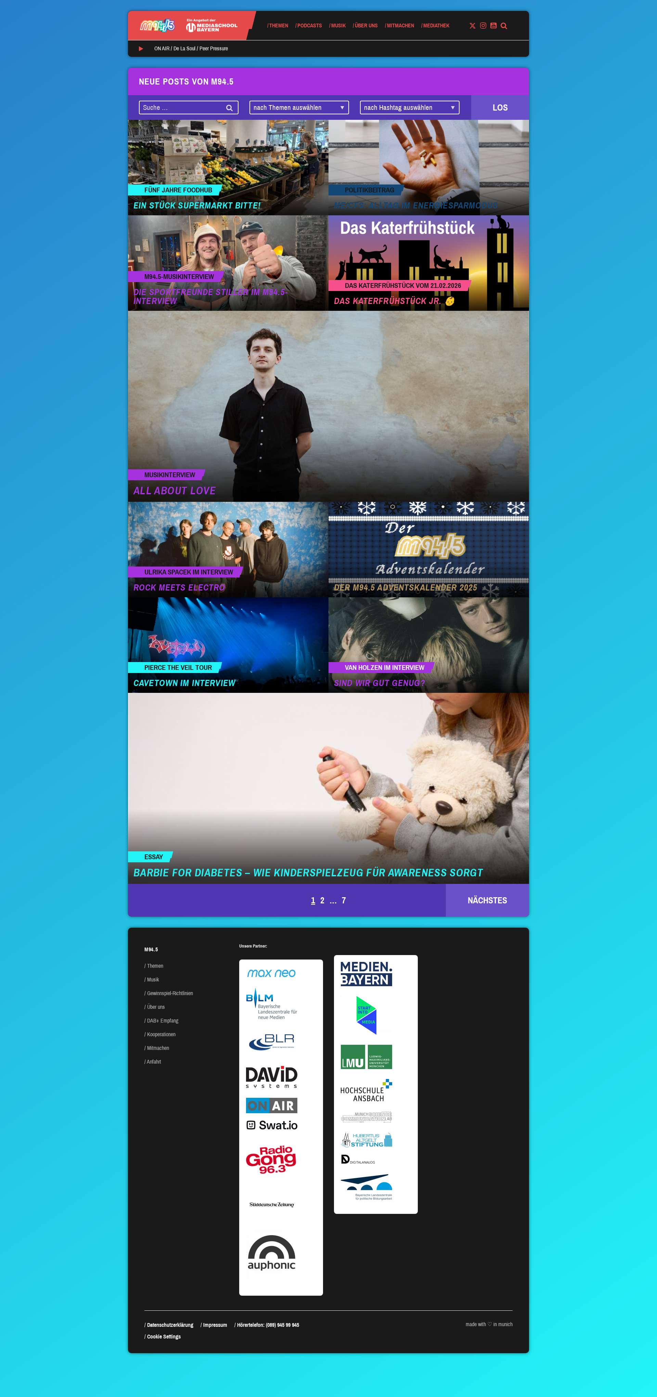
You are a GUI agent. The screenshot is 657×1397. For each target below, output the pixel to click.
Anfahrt (154, 1062)
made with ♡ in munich (489, 1324)
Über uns (366, 25)
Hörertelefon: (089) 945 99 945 (268, 1325)
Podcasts (309, 25)
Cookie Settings (164, 1336)
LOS (500, 107)
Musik (338, 25)
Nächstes (487, 900)
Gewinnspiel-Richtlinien (170, 993)
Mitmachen (400, 25)
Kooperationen (161, 1034)
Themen (278, 25)
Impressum (215, 1325)
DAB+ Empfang (162, 1021)
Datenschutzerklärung (170, 1325)
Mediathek (436, 25)
